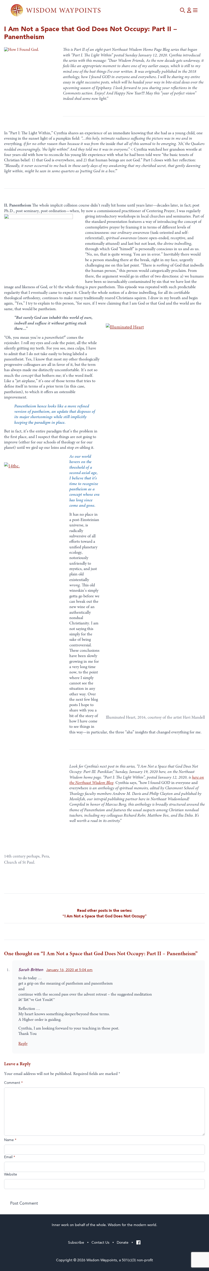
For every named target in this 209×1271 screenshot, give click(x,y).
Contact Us (100, 1242)
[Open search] (182, 10)
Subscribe (76, 1242)
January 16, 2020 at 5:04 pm (69, 970)
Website (10, 1174)
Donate (122, 1242)
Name (10, 1140)
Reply (23, 1044)
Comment (13, 1082)
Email (9, 1157)
